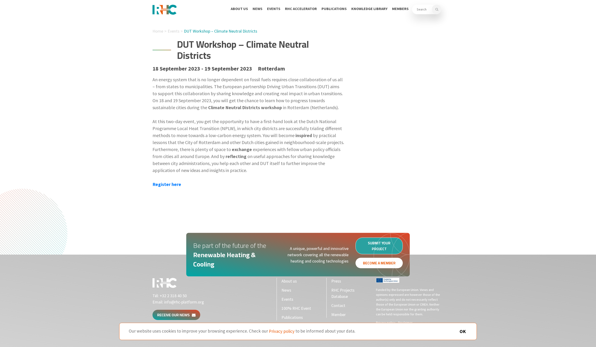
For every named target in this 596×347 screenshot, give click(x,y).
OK (463, 331)
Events (273, 8)
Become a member (379, 263)
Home (157, 31)
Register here (166, 184)
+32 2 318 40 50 (173, 295)
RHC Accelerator (301, 8)
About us (239, 8)
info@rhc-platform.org (184, 302)
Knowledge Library (369, 8)
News (257, 8)
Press (336, 281)
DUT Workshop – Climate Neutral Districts (220, 31)
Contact (338, 305)
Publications (334, 8)
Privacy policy (385, 322)
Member (338, 314)
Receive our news (174, 314)
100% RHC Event (296, 308)
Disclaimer (405, 322)
